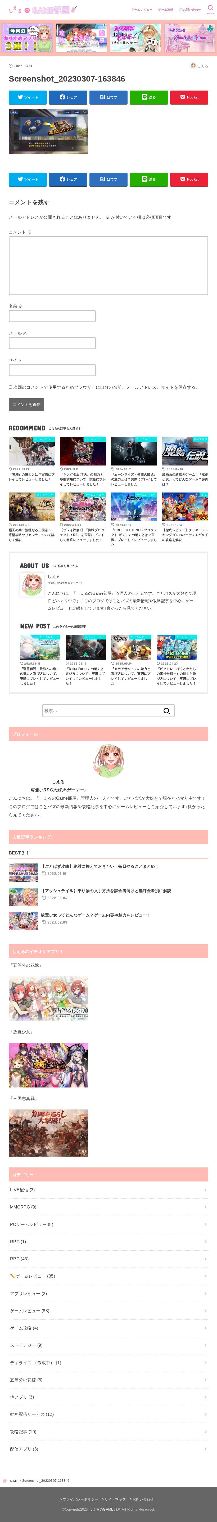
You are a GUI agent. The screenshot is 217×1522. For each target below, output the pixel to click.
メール (18, 333)
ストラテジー (26, 1345)
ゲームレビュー (142, 9)
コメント (20, 232)
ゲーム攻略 (165, 9)
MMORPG (23, 1207)
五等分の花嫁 (26, 1379)
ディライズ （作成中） (35, 1362)
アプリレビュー (28, 1293)
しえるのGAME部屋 (105, 1509)
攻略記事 (23, 1431)
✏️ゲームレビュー (32, 1276)
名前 (16, 306)
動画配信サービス (32, 1414)
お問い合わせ (143, 1499)
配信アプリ (24, 1449)
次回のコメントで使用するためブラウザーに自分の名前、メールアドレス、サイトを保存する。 (106, 387)
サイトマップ (115, 1499)
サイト (15, 360)
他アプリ (22, 1397)
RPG (18, 1241)
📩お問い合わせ (190, 9)
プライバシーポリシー (80, 1499)
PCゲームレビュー (31, 1224)
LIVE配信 (22, 1189)
